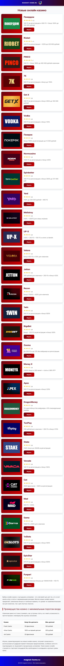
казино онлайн (50, 646)
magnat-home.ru (29, 3)
